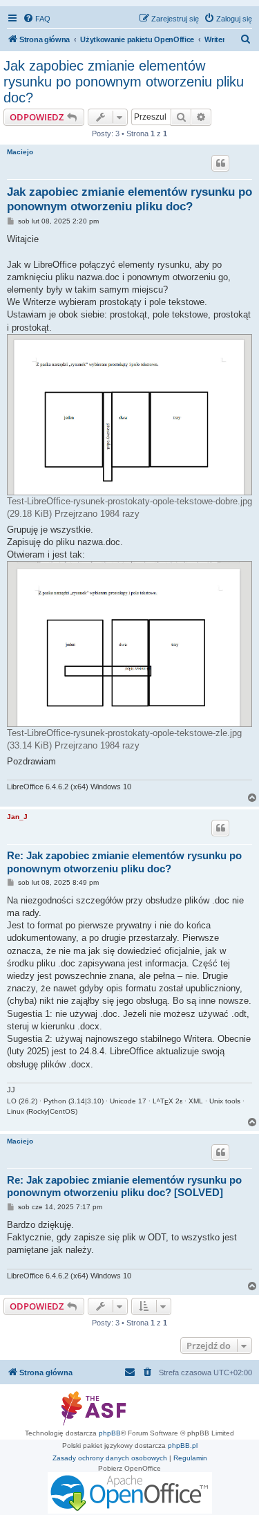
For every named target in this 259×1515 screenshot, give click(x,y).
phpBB (110, 1433)
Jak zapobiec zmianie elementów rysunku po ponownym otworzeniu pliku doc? (123, 81)
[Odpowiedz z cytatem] (220, 163)
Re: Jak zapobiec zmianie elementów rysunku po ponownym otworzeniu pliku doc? (124, 862)
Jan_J (17, 816)
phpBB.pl (183, 1445)
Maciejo (20, 152)
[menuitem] (36, 18)
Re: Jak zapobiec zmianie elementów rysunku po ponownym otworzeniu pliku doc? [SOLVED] (124, 1186)
